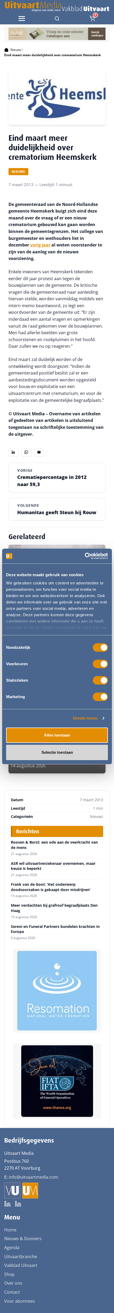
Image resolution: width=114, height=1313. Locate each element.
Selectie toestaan (57, 752)
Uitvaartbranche (20, 1256)
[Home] (6, 49)
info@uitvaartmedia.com (33, 1177)
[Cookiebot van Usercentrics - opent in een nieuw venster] (85, 556)
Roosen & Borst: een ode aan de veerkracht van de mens (54, 845)
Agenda (11, 1247)
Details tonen (85, 718)
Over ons (13, 1283)
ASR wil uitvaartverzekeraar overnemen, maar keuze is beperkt (53, 866)
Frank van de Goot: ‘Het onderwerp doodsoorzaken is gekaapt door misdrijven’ (50, 887)
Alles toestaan (57, 735)
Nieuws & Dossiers (23, 1238)
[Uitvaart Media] (57, 6)
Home (10, 1230)
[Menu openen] (22, 18)
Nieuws (16, 49)
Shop (9, 1274)
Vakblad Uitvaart (20, 1265)
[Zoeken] (57, 18)
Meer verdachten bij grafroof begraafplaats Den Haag (54, 908)
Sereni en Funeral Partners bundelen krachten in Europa (55, 929)
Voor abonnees (19, 1301)
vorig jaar (40, 245)
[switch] (100, 664)
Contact (12, 1292)
